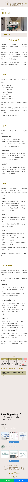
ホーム (14, 356)
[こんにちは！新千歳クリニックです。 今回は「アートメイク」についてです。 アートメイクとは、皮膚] (23, 454)
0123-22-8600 (14, 473)
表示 (9, 35)
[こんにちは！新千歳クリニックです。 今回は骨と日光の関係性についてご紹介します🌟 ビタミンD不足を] (23, 436)
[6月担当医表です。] (14, 436)
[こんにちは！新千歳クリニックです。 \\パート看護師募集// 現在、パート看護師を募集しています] (5, 436)
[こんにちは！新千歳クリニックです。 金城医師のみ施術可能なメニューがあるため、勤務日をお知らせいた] (14, 454)
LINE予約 (7, 480)
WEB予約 (21, 480)
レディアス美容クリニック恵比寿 (11, 416)
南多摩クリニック (7, 419)
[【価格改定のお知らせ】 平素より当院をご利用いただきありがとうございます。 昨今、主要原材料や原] (5, 454)
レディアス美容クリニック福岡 (11, 417)
